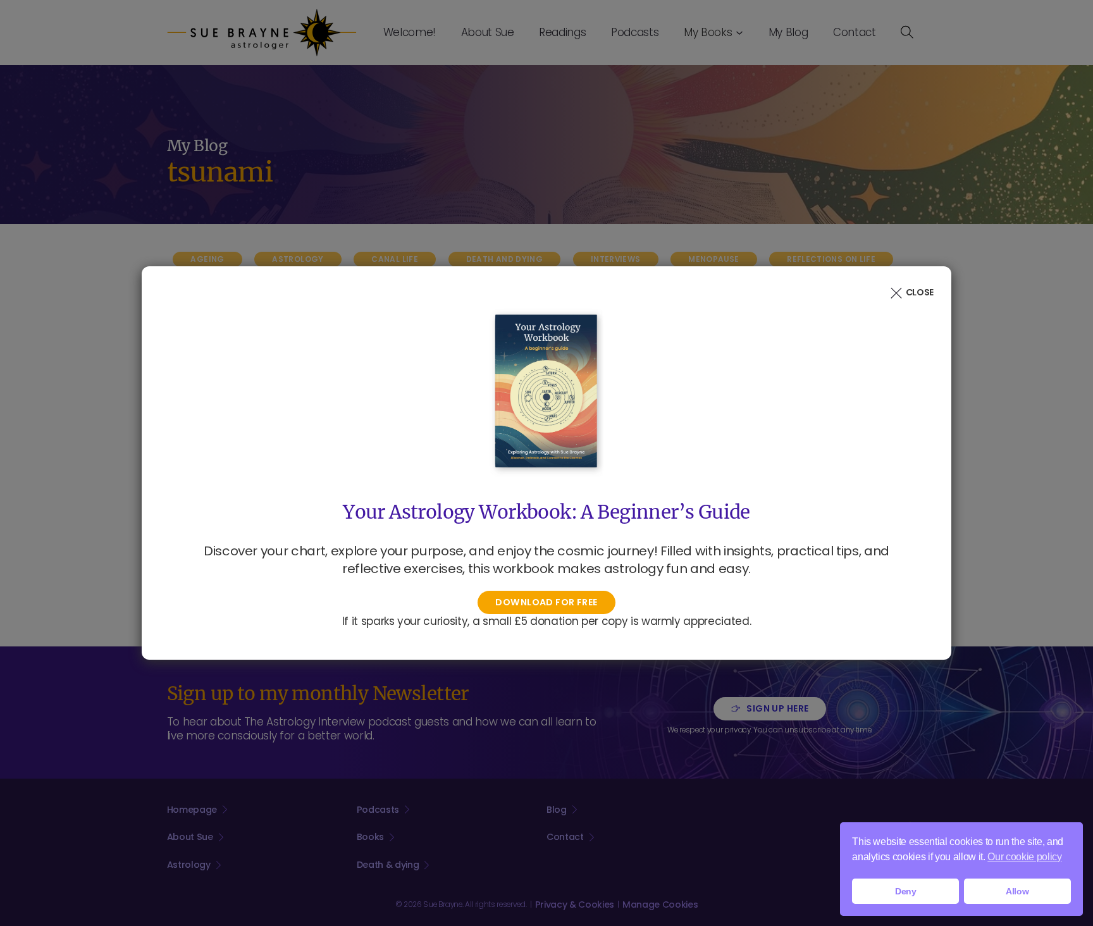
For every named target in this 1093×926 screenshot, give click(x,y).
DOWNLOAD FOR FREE (546, 602)
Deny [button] (906, 891)
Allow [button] (1017, 891)
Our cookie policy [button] (1024, 856)
